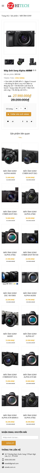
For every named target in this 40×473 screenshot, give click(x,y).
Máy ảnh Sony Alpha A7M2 (10, 253)
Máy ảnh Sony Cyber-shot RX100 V (30, 253)
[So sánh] (13, 121)
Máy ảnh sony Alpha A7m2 (30, 212)
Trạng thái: (9, 78)
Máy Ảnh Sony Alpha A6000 (10, 172)
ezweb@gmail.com (12, 463)
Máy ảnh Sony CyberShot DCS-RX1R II (10, 375)
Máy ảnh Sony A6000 (10, 335)
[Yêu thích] (8, 121)
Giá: (9, 96)
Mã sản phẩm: (9, 74)
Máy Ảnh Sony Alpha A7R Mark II (10, 416)
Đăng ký (10, 443)
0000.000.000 (10, 460)
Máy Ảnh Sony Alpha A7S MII (30, 375)
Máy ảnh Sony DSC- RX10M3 (10, 294)
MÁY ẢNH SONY (25, 16)
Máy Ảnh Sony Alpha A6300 (30, 294)
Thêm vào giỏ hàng (19, 114)
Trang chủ (5, 16)
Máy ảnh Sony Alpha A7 (30, 335)
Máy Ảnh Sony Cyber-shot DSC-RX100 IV (30, 172)
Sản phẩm (14, 16)
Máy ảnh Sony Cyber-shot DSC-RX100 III (10, 212)
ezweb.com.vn (10, 467)
